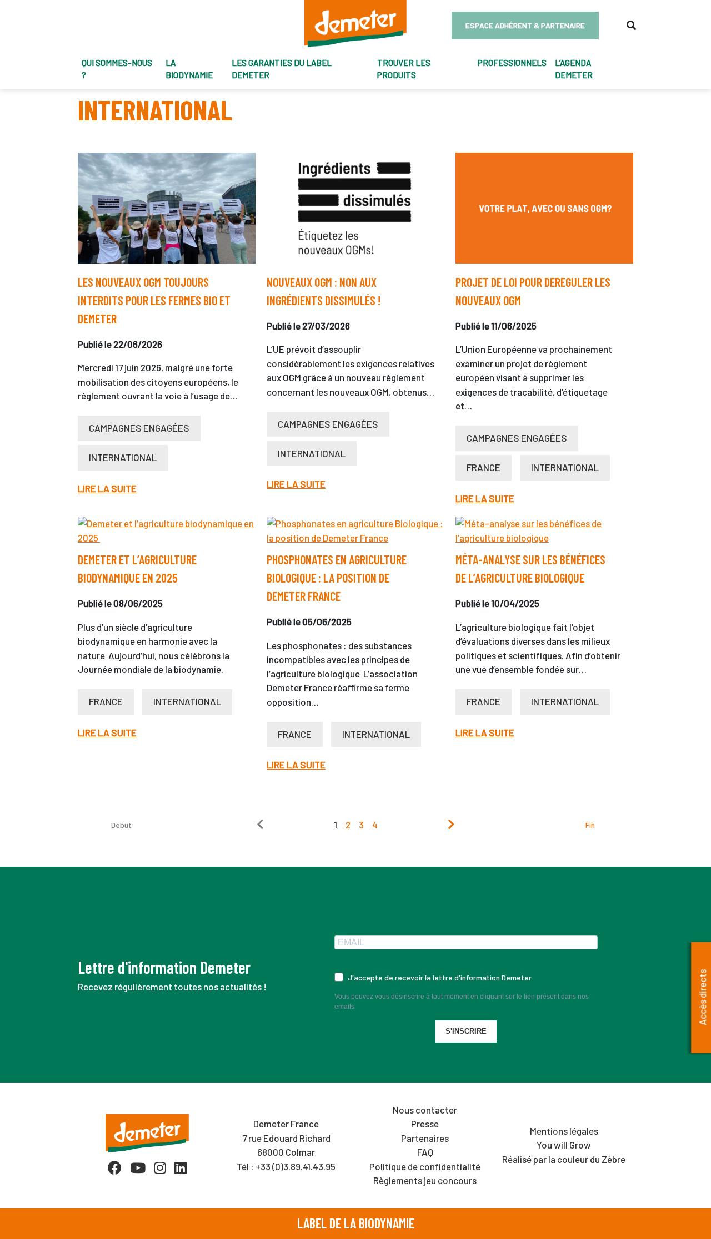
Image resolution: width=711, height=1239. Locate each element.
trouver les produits (403, 69)
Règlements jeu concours (425, 1180)
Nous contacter (425, 1109)
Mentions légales (564, 1130)
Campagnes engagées (139, 427)
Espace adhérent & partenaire (525, 25)
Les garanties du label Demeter (282, 69)
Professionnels (512, 63)
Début (121, 825)
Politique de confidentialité (424, 1166)
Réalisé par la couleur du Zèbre (563, 1159)
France (483, 467)
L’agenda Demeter (574, 69)
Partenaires (425, 1138)
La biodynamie (189, 69)
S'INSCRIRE (466, 1031)
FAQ (425, 1151)
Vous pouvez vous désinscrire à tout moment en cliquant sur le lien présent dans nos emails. (461, 1001)
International (123, 457)
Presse (425, 1123)
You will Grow (564, 1144)
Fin (590, 825)
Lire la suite (107, 488)
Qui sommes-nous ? (117, 69)
